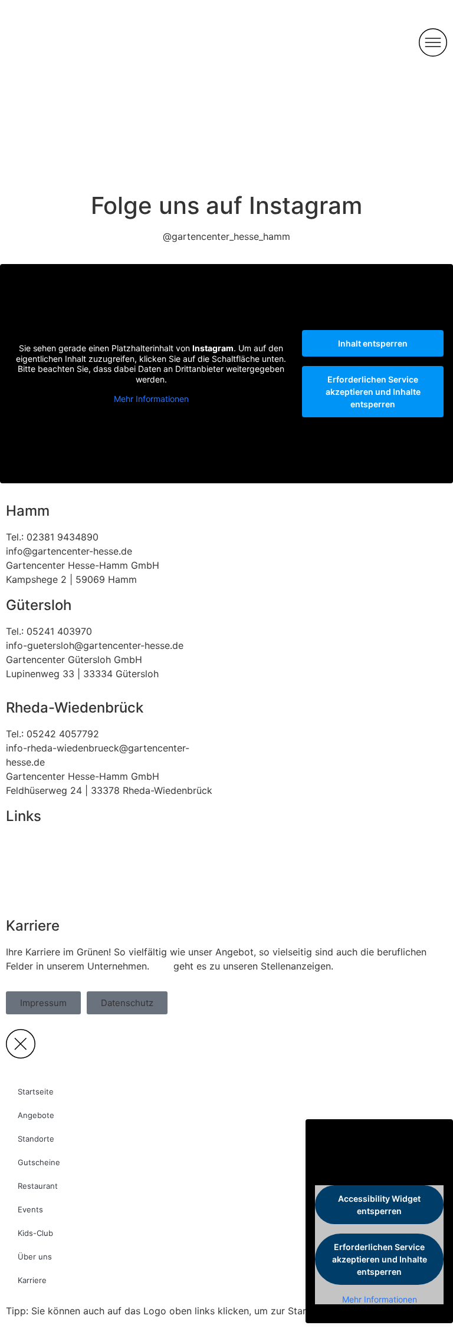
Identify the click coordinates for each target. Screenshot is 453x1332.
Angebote (36, 1115)
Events (30, 1209)
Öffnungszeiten (40, 870)
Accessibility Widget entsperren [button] (379, 1204)
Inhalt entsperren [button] (373, 343)
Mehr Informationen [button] (151, 399)
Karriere (32, 1280)
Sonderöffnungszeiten (55, 899)
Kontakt (23, 842)
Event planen (35, 856)
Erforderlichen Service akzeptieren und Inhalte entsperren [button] (373, 391)
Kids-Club (35, 1233)
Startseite (36, 1091)
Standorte (36, 1138)
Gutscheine (39, 1162)
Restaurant (30, 885)
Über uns (35, 1256)
